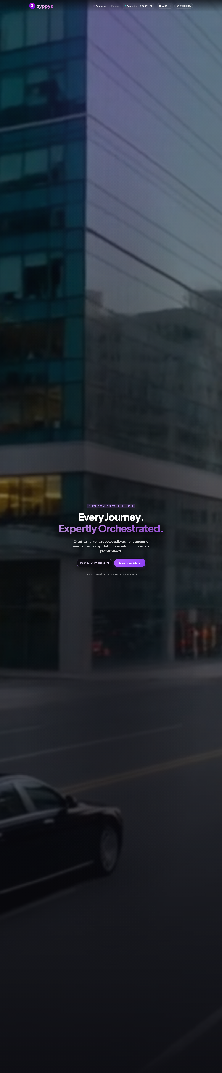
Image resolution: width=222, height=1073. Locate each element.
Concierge (101, 6)
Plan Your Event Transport (94, 562)
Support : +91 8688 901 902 (139, 6)
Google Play (185, 6)
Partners (115, 6)
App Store (166, 6)
